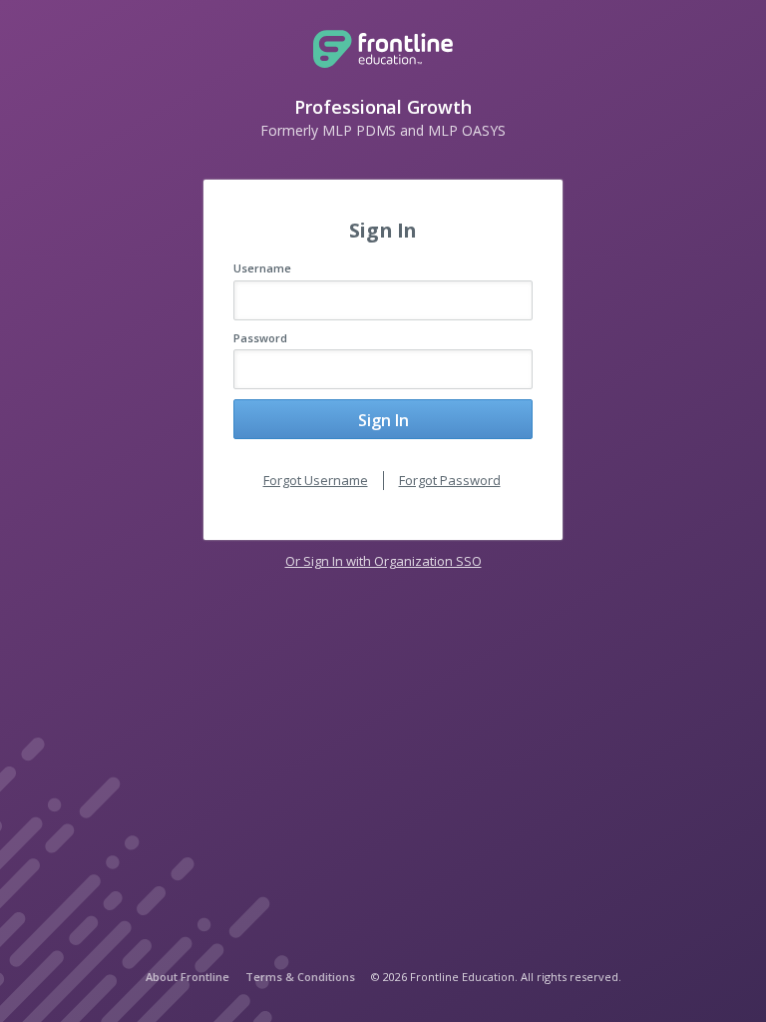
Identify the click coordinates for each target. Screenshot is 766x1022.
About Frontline (187, 976)
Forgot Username (315, 480)
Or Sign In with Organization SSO (383, 561)
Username (262, 267)
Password (260, 337)
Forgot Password (450, 480)
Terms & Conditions (300, 976)
